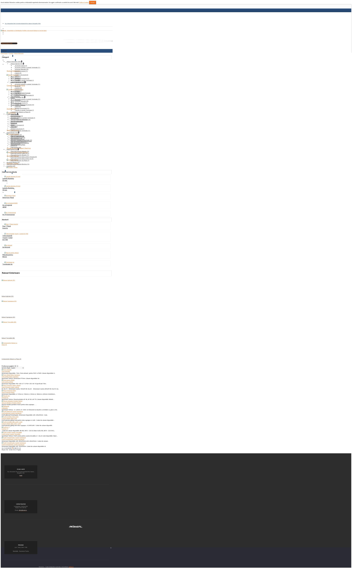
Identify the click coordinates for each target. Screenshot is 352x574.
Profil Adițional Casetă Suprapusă (11, 413)
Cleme (12, 102)
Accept (93, 2)
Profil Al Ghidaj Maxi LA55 (9, 418)
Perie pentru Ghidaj (7, 382)
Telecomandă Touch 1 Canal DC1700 (7, 238)
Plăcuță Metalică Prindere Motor (11, 403)
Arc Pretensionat (8, 215)
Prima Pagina (4, 53)
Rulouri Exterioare (19, 53)
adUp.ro (71, 567)
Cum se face (12, 183)
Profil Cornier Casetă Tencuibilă (11, 434)
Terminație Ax (7, 264)
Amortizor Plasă (8, 198)
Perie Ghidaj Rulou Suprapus (10, 377)
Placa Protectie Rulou (8, 392)
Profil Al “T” (5, 429)
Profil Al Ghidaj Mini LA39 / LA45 (11, 424)
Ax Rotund (6, 247)
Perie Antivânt (6, 371)
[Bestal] (75, 526)
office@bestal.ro (23, 510)
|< (2, 448)
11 (17, 448)
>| (20, 448)
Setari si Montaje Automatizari (17, 181)
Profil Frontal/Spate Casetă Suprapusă (13, 439)
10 (15, 448)
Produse (11, 53)
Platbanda (5, 408)
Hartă (20, 475)
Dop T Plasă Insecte (6, 227)
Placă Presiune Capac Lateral (10, 387)
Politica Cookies (84, 2)
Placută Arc (5, 397)
